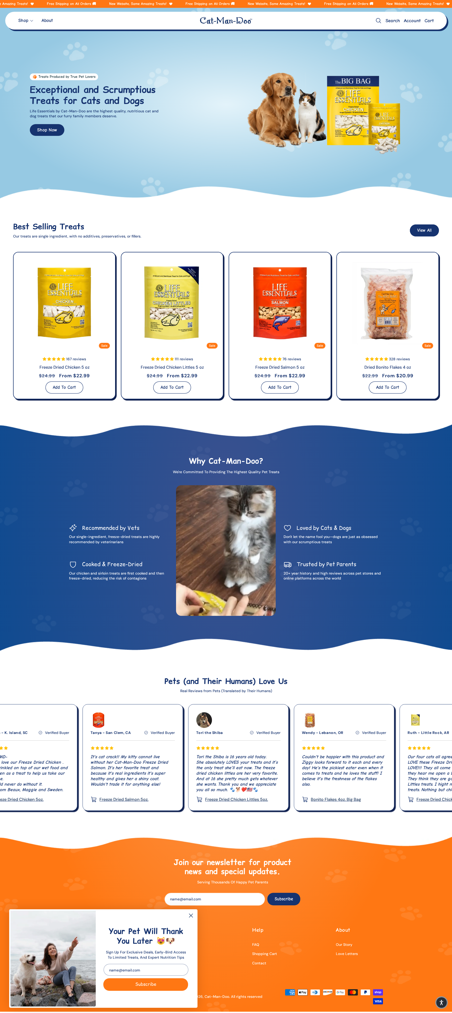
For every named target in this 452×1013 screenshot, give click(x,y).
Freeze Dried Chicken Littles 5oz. (127, 799)
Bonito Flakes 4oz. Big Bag (227, 799)
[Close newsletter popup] (191, 915)
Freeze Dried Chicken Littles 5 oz (172, 367)
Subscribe (145, 984)
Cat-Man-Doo (217, 996)
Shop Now (47, 129)
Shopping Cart (264, 953)
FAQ (255, 944)
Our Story (344, 944)
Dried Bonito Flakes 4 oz (387, 367)
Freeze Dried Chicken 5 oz (64, 367)
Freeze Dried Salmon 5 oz (279, 367)
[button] (26, 20)
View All (424, 230)
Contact (259, 963)
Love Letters (347, 953)
